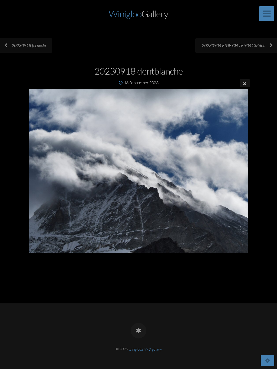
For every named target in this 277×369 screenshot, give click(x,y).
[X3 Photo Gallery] (138, 330)
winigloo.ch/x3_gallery (145, 349)
